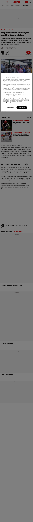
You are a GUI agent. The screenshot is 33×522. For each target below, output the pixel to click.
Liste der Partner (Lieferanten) (9, 102)
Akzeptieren (21, 107)
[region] (16, 92)
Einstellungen (10, 107)
